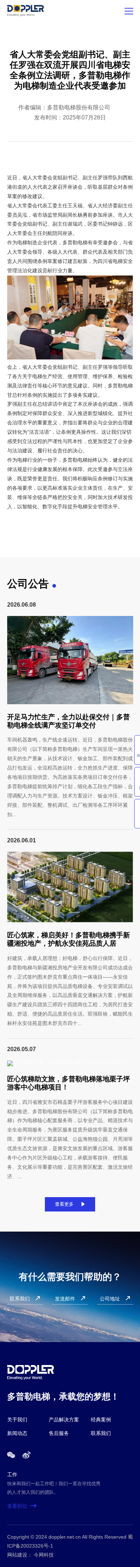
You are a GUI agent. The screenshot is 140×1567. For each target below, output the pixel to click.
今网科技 (44, 1555)
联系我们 (101, 1433)
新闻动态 (17, 1433)
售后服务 (59, 1433)
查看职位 (22, 1506)
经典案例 (101, 1419)
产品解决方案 (64, 1419)
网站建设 (17, 1555)
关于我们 (17, 1419)
